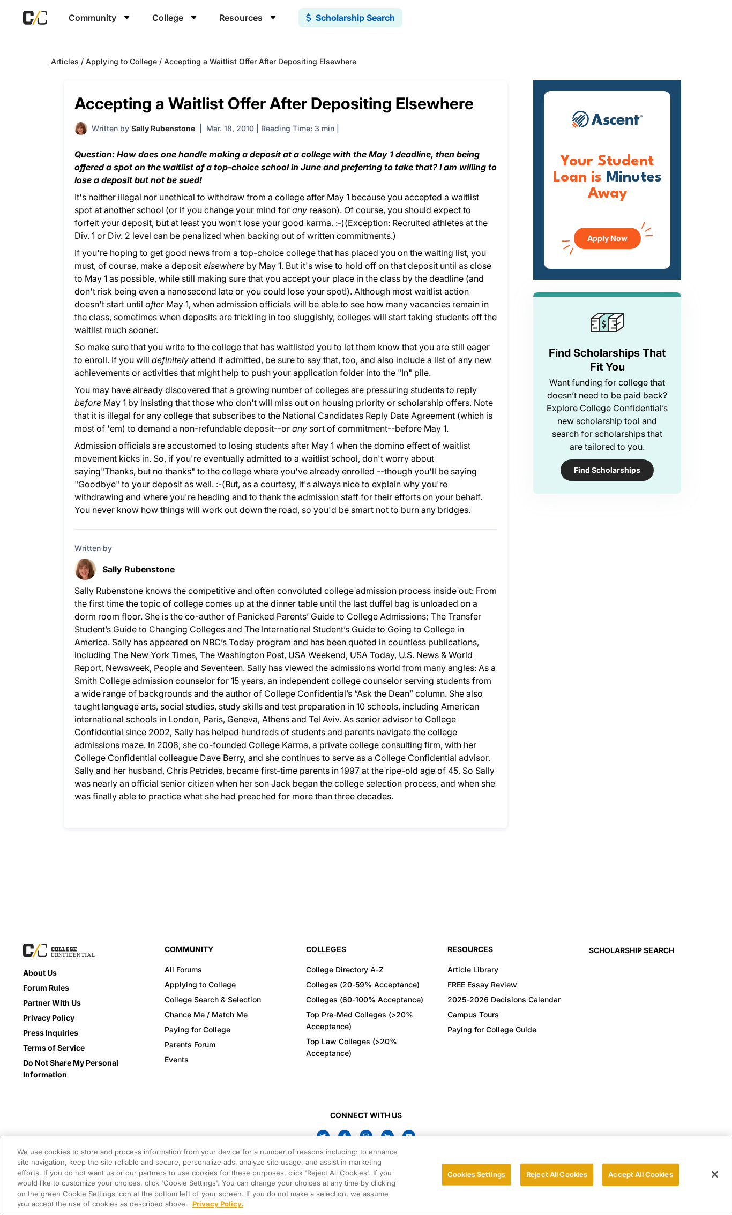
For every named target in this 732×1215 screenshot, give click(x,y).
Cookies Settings (476, 1174)
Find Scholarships (607, 469)
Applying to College (121, 61)
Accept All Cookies (640, 1174)
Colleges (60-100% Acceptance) (364, 999)
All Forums (183, 969)
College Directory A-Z (345, 969)
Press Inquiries (50, 1032)
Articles (65, 61)
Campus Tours (473, 1014)
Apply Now (607, 238)
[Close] (715, 1174)
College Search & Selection (213, 999)
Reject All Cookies (556, 1174)
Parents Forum (190, 1044)
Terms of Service (54, 1047)
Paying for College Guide (491, 1029)
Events (177, 1059)
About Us (40, 972)
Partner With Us (52, 1002)
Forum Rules (46, 987)
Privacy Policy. (217, 1203)
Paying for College (197, 1029)
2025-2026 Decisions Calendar (504, 999)
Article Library (472, 969)
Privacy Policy (48, 1017)
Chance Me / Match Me (206, 1014)
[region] (366, 1175)
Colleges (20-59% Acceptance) (363, 984)
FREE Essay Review (482, 984)
